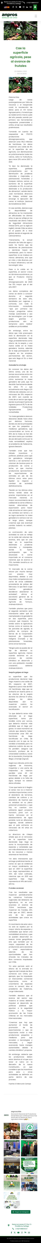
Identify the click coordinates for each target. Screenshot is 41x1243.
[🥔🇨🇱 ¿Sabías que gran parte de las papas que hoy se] (12, 1131)
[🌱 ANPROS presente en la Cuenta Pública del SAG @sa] (29, 1148)
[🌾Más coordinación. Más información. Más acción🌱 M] (12, 1165)
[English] (5, 7)
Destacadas (22, 74)
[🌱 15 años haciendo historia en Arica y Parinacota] (12, 1183)
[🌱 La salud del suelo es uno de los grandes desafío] (29, 1131)
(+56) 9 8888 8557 (32, 2)
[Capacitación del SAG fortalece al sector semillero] (12, 1148)
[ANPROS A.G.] (9, 15)
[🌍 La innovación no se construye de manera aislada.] (12, 1200)
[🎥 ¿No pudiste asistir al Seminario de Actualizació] (29, 1165)
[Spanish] (8, 7)
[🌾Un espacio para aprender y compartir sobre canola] (29, 1183)
